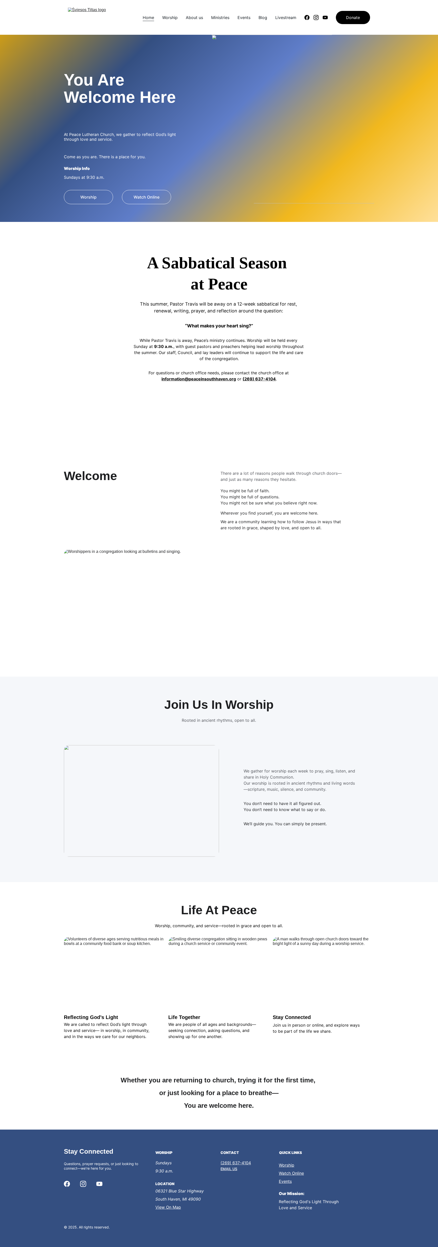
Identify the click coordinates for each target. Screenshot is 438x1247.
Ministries (220, 17)
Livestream (285, 17)
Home (148, 17)
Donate (353, 17)
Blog (263, 17)
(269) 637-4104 (259, 378)
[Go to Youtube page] (325, 17)
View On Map (168, 1207)
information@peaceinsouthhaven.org (198, 378)
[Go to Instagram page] (318, 17)
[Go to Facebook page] (309, 17)
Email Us (229, 1169)
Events (244, 17)
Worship (170, 17)
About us (194, 17)
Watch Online (146, 197)
